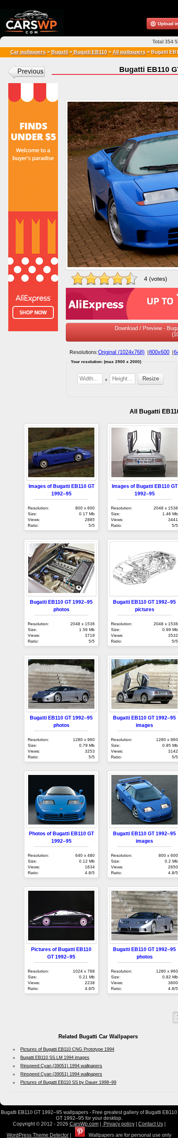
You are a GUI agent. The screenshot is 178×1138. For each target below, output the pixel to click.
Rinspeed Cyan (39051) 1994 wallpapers (61, 1065)
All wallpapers (129, 52)
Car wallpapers (28, 52)
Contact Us (150, 1124)
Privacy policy (118, 1124)
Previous (30, 71)
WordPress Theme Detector (38, 1135)
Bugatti (59, 52)
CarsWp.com (84, 1124)
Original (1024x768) (121, 352)
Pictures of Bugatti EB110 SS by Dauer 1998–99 (68, 1082)
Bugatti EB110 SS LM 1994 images (54, 1057)
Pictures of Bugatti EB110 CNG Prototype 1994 (67, 1049)
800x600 (159, 352)
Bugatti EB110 (89, 52)
